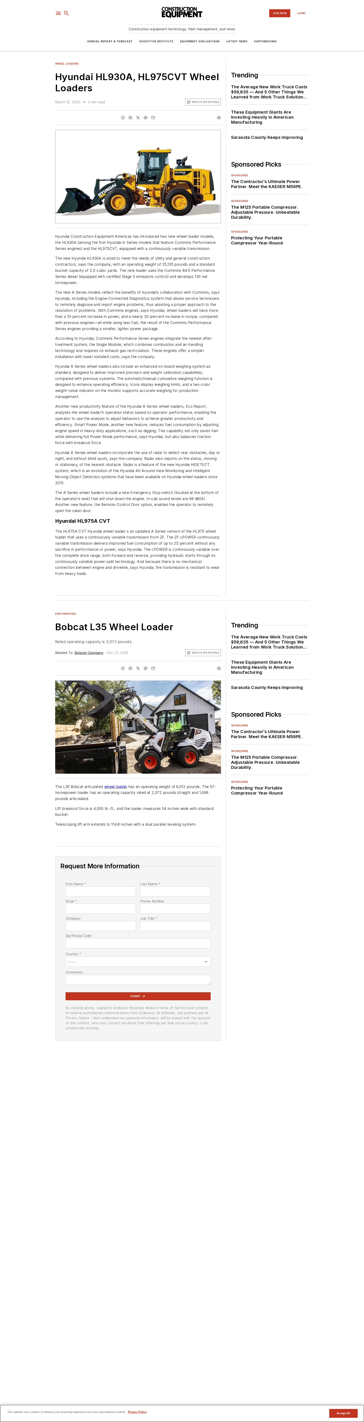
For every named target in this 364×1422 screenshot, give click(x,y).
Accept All (343, 1413)
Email (71, 901)
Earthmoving (265, 41)
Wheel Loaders (67, 63)
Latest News (237, 41)
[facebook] (123, 117)
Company (73, 918)
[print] (219, 117)
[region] (182, 1413)
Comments (74, 972)
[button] (58, 13)
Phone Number (152, 901)
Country (73, 954)
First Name (76, 884)
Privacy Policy (137, 1412)
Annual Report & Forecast (110, 41)
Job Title (148, 918)
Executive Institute (156, 41)
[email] (153, 117)
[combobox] (138, 961)
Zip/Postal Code (78, 936)
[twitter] (138, 117)
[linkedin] (130, 117)
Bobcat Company (89, 653)
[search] (66, 13)
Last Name (150, 884)
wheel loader (115, 786)
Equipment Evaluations (200, 41)
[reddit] (145, 117)
